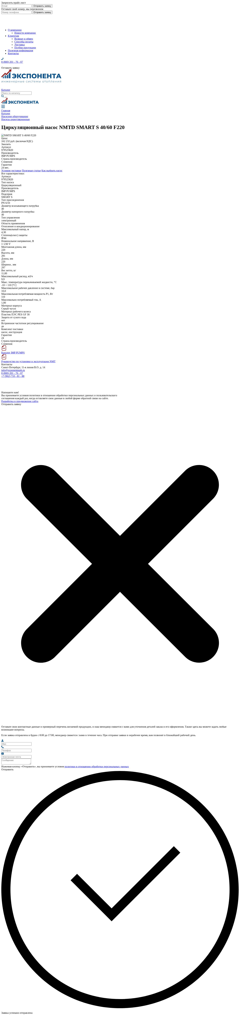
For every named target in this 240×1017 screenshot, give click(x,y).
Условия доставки (11, 170)
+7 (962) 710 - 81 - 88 (12, 376)
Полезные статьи (31, 170)
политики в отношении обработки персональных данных (96, 766)
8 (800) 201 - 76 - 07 (12, 373)
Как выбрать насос (51, 170)
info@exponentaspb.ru (13, 370)
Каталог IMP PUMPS (13, 352)
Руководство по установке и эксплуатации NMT (28, 361)
